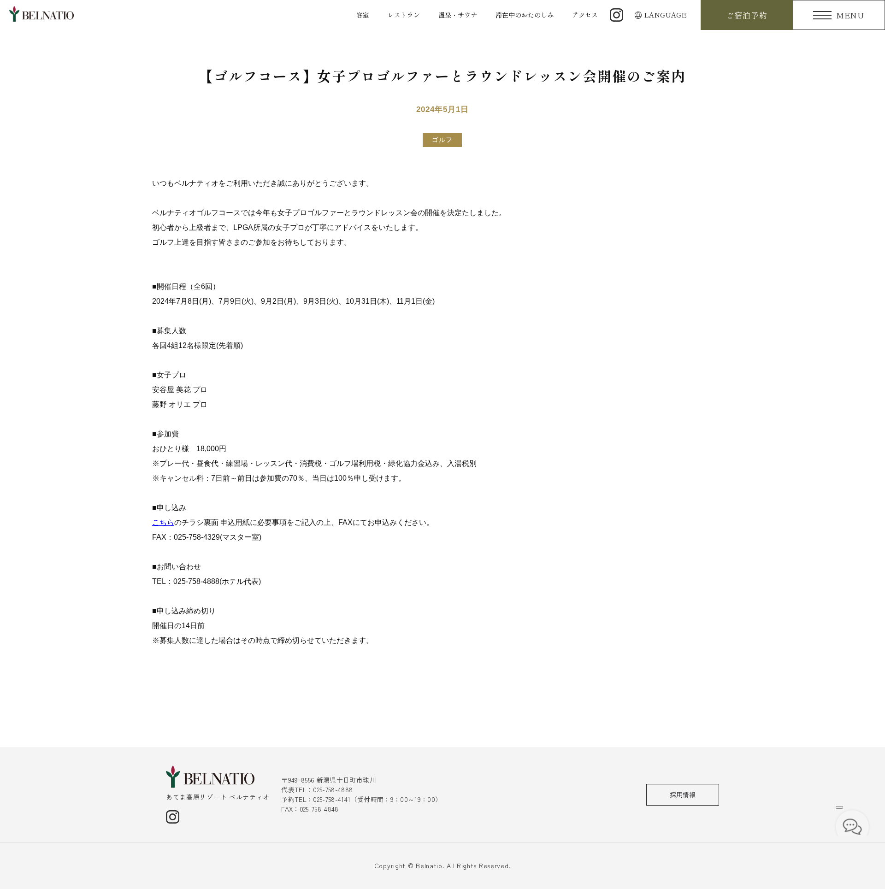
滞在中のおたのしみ (525, 14)
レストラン (404, 14)
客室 (362, 14)
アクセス (585, 14)
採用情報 (683, 794)
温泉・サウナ (457, 14)
